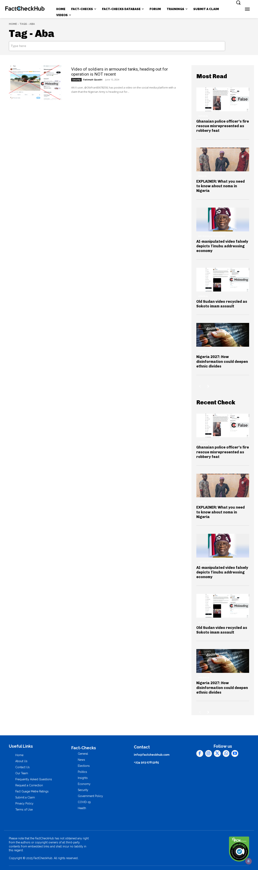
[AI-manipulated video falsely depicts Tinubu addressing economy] (222, 219)
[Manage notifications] (248, 861)
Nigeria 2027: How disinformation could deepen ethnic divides (222, 361)
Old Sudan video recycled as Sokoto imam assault (221, 303)
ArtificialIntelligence (211, 236)
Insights (203, 352)
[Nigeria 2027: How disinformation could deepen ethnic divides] (222, 335)
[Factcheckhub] (25, 9)
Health (202, 176)
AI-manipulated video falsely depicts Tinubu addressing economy (222, 246)
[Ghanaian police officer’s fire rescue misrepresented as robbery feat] (222, 99)
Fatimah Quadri (92, 79)
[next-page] (208, 386)
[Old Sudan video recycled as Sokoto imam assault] (222, 279)
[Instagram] (208, 753)
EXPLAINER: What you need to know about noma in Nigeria (220, 186)
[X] (217, 753)
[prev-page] (199, 386)
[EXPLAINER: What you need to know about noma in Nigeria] (222, 159)
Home (13, 23)
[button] (238, 2)
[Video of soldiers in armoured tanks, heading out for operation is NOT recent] (35, 82)
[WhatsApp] (226, 753)
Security (76, 79)
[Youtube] (234, 753)
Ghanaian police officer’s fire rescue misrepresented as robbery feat (222, 126)
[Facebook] (199, 753)
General (203, 116)
